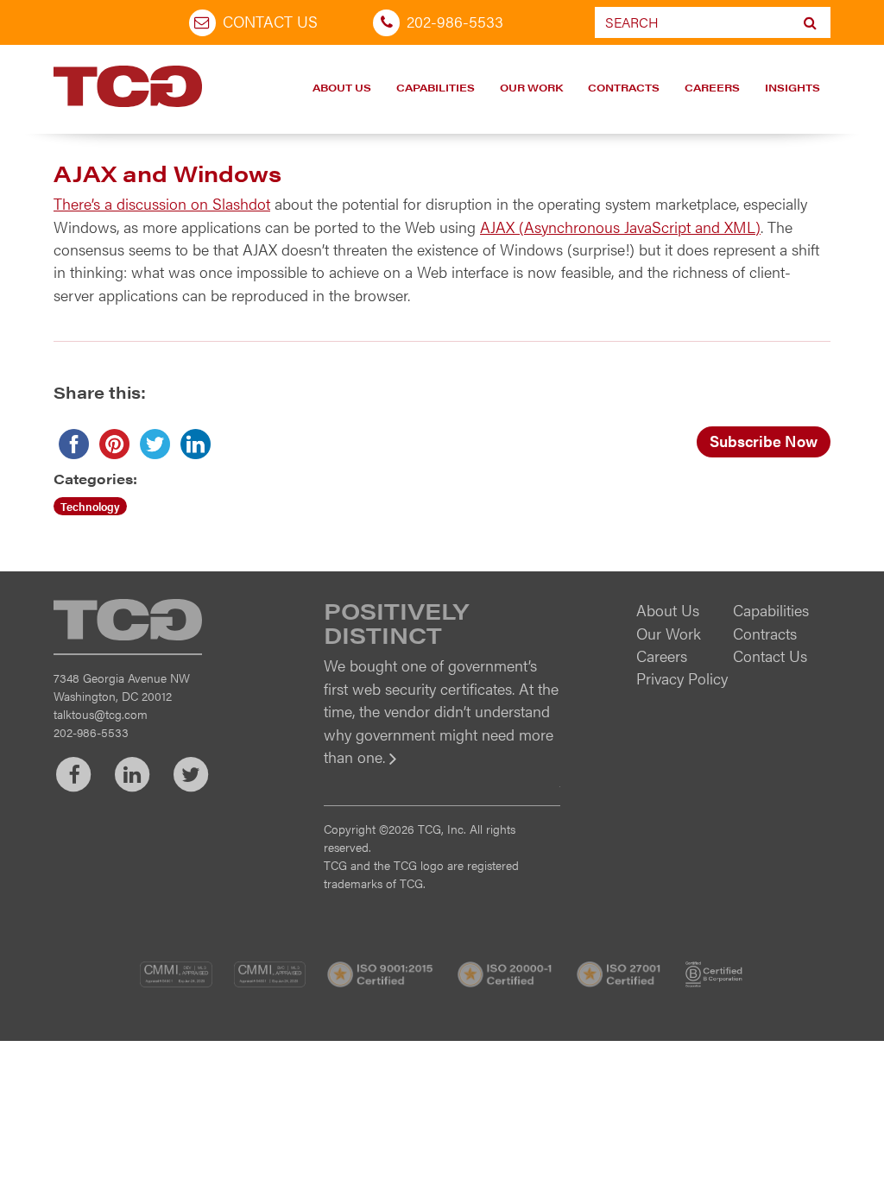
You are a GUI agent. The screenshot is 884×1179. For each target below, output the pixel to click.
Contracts (624, 87)
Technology (90, 506)
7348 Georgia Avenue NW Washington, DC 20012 (122, 686)
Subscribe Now (764, 440)
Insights (792, 87)
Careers (712, 87)
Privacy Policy (682, 678)
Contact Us (270, 21)
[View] (441, 768)
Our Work (531, 87)
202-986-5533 (455, 21)
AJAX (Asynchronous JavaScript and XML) (620, 226)
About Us (342, 87)
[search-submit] (810, 22)
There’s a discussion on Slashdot (162, 203)
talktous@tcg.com (101, 713)
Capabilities (435, 87)
